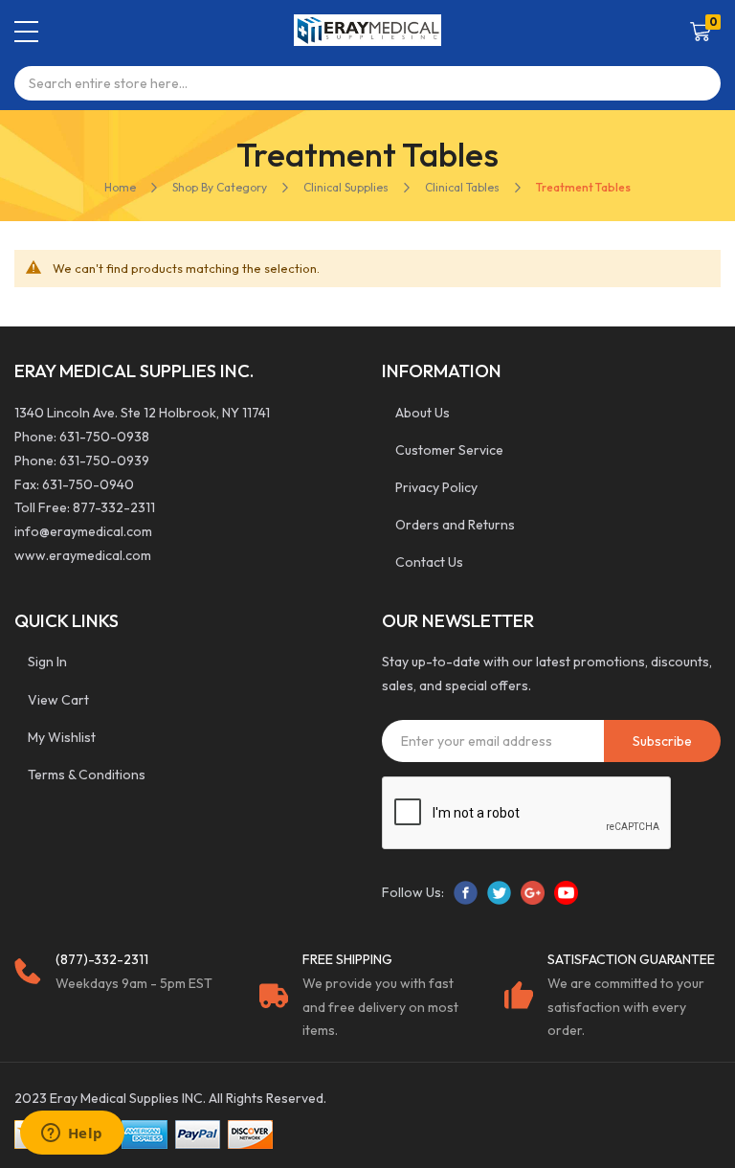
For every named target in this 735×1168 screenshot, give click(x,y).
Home (120, 187)
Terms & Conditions (86, 774)
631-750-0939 (104, 460)
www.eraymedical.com (82, 555)
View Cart (58, 699)
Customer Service (449, 450)
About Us (422, 412)
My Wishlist (62, 737)
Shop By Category (219, 187)
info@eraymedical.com (83, 531)
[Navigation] (26, 31)
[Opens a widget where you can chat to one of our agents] (71, 1134)
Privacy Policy (436, 487)
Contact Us (429, 562)
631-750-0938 (104, 436)
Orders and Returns (455, 524)
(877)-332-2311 (102, 959)
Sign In (47, 661)
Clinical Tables (462, 187)
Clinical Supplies (346, 187)
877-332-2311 (114, 507)
